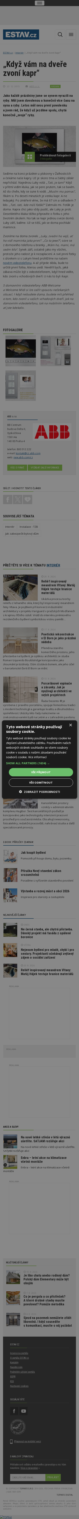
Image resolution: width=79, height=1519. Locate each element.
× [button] (70, 725)
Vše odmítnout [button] (41, 782)
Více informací (37, 757)
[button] (39, 763)
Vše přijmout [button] (41, 772)
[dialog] (39, 759)
